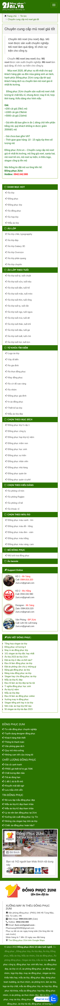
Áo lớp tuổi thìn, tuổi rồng (19, 300)
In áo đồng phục (15, 401)
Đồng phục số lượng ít (15, 647)
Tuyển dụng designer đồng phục (20, 733)
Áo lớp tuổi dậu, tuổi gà (18, 330)
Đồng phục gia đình (16, 395)
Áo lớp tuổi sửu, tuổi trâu (19, 281)
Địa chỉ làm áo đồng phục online (20, 696)
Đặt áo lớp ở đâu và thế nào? (18, 660)
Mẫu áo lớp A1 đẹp (13, 679)
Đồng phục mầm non (17, 443)
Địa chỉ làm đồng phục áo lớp (18, 663)
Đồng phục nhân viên (17, 461)
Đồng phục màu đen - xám (20, 532)
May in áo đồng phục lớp (16, 650)
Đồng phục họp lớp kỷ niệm (20, 437)
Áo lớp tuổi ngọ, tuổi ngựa (19, 312)
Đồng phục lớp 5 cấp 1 (18, 425)
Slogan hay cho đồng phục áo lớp (20, 676)
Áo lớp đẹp (12, 240)
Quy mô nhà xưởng (14, 750)
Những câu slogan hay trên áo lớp (21, 821)
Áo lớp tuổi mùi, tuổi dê (18, 318)
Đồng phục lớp (14, 205)
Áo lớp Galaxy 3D (16, 246)
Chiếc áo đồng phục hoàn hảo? (19, 825)
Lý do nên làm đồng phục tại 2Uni (21, 812)
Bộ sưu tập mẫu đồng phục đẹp (20, 800)
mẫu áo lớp (41, 960)
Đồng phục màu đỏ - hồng (20, 526)
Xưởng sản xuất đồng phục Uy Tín (21, 817)
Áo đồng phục (14, 210)
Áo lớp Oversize (15, 252)
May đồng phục (15, 377)
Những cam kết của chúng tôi (19, 754)
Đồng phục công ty (16, 431)
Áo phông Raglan (15, 496)
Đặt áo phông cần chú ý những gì (20, 666)
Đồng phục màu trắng (18, 538)
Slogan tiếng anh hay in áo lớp (19, 702)
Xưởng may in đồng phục (17, 699)
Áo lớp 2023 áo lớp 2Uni (16, 656)
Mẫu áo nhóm (28, 955)
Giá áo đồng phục (44, 955)
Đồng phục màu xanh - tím (20, 520)
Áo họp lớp (12, 217)
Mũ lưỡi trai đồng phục (18, 555)
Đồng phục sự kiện (16, 455)
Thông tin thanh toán (14, 742)
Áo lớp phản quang (16, 258)
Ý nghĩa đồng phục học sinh (18, 686)
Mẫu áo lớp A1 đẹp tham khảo (19, 804)
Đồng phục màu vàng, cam (20, 544)
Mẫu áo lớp (13, 223)
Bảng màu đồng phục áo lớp (18, 673)
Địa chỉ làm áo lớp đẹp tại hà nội (20, 683)
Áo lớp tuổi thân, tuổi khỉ (19, 324)
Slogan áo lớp (28, 960)
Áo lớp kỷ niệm (12, 689)
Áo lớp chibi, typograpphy (19, 234)
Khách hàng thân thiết (15, 737)
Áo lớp (10, 192)
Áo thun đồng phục (16, 371)
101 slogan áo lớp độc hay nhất (19, 653)
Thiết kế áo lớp (14, 408)
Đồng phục (12, 198)
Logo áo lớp (13, 353)
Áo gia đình (13, 365)
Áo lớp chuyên (14, 264)
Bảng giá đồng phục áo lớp (17, 670)
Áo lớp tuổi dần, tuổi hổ (18, 287)
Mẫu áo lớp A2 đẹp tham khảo (19, 808)
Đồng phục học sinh (17, 449)
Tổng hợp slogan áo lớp (16, 643)
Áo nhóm (12, 389)
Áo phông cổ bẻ (15, 503)
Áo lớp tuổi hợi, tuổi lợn (18, 342)
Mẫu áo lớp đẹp (15, 414)
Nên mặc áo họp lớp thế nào (18, 706)
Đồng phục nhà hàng (17, 467)
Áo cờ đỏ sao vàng (16, 383)
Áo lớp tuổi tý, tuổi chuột (19, 275)
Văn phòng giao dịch (14, 746)
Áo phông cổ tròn (15, 491)
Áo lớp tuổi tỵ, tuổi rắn (18, 306)
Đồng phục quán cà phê (19, 479)
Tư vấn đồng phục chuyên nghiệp (21, 729)
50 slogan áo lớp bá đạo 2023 (18, 709)
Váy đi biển (12, 359)
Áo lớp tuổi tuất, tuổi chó (19, 336)
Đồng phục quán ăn (17, 473)
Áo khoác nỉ (13, 509)
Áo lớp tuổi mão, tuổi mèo (19, 293)
